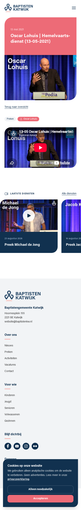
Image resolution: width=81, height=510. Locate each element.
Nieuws (9, 345)
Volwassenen (12, 414)
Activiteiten (11, 358)
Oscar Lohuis (30, 119)
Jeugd (8, 402)
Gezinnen (10, 421)
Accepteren (40, 498)
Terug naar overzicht (16, 107)
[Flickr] (35, 446)
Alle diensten (69, 193)
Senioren (10, 408)
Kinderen (10, 395)
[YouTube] (17, 446)
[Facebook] (8, 446)
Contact (9, 371)
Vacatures (10, 365)
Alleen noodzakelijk (40, 489)
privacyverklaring (18, 479)
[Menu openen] (73, 8)
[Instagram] (26, 446)
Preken (10, 119)
